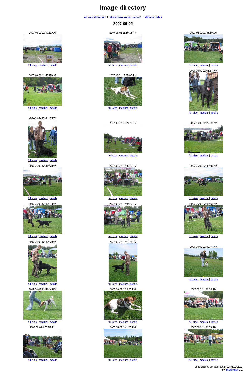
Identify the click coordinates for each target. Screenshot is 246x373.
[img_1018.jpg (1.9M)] (203, 356)
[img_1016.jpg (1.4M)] (42, 356)
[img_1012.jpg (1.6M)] (203, 275)
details (53, 65)
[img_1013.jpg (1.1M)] (42, 318)
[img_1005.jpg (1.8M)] (123, 233)
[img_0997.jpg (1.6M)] (203, 109)
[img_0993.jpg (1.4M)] (123, 62)
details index (153, 16)
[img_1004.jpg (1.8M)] (42, 233)
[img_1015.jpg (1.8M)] (203, 318)
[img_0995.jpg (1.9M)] (42, 104)
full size (32, 65)
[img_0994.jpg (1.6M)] (203, 62)
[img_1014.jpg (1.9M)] (123, 318)
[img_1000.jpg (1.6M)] (203, 152)
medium (43, 65)
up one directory (95, 16)
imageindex (232, 369)
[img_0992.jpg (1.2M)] (42, 62)
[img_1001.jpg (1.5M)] (42, 195)
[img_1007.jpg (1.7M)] (42, 280)
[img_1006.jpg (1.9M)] (203, 233)
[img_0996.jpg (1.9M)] (123, 104)
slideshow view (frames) (125, 16)
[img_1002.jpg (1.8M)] (123, 195)
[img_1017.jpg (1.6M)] (123, 356)
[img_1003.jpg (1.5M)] (203, 195)
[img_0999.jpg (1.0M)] (123, 152)
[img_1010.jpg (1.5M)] (123, 280)
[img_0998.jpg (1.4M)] (42, 157)
